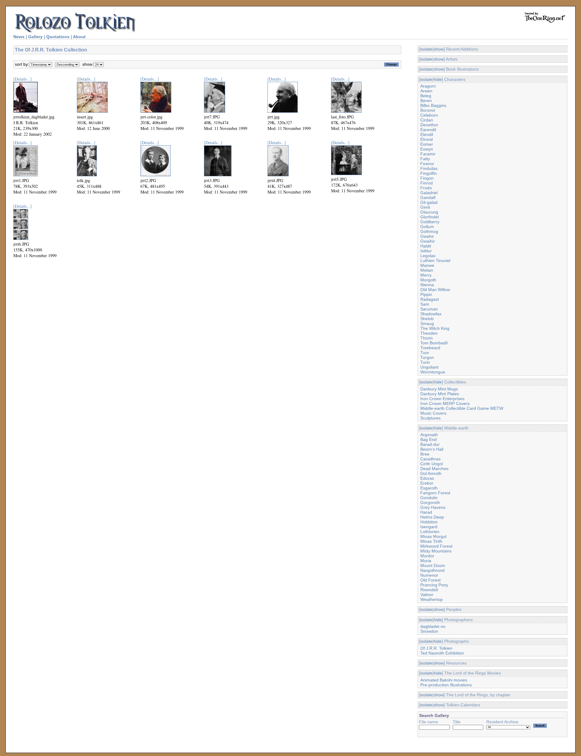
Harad (426, 512)
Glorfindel (429, 216)
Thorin (426, 338)
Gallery (35, 36)
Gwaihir (427, 241)
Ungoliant (429, 367)
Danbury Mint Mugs (439, 388)
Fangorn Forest (435, 492)
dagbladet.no (432, 626)
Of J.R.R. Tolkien (436, 648)
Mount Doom (432, 565)
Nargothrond (432, 570)
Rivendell (429, 589)
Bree (424, 454)
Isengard (428, 526)
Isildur (426, 250)
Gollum (427, 226)
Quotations (58, 36)
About (79, 36)
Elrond (426, 139)
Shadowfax (430, 313)
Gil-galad (429, 202)
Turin (425, 362)
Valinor (426, 594)
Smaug (427, 323)
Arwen (426, 90)
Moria (425, 560)
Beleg (425, 95)
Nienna (427, 284)
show (439, 49)
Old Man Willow (435, 289)
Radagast (429, 299)
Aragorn (428, 86)
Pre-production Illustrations (446, 684)
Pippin (426, 294)
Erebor (426, 483)
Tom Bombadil (434, 342)
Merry (426, 275)
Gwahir (427, 236)
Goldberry (429, 221)
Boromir (427, 110)
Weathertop (431, 599)
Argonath (429, 434)
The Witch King (434, 328)
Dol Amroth (430, 473)
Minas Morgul (433, 536)
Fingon (427, 178)
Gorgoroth (430, 502)
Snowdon (429, 631)
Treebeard (430, 347)
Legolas (427, 255)
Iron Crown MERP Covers (445, 403)
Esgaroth (429, 488)
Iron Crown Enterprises (442, 398)
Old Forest (430, 580)
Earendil (428, 129)
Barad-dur (430, 444)
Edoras (427, 478)
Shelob (427, 318)
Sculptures (430, 418)
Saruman (429, 309)
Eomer (426, 144)
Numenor (429, 575)
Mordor (427, 555)
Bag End (428, 439)
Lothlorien (429, 531)
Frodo (426, 187)
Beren (426, 100)
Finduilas (429, 168)
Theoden (429, 333)
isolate (426, 49)
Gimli (425, 207)
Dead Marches (434, 468)
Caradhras (430, 458)
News (19, 36)
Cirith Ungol (431, 463)
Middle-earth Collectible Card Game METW (461, 408)
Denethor (429, 124)
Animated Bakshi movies (443, 680)
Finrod (426, 183)
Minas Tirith (431, 541)
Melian (426, 270)
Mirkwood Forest (436, 546)
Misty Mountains (435, 551)
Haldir (426, 246)
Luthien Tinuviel (435, 260)
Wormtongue (432, 372)
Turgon (427, 357)
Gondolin (429, 497)
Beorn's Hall (431, 449)
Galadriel (429, 192)
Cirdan (426, 120)
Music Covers (433, 413)
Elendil (426, 134)
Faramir (427, 153)
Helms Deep (432, 517)
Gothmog (429, 231)
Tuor (424, 352)
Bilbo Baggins (433, 105)
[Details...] (22, 79)
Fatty (425, 158)
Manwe (427, 265)
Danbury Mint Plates (439, 393)
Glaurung (429, 212)
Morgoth (428, 279)
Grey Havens (432, 507)
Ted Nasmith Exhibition (442, 653)
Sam (424, 304)
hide (438, 79)
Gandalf (427, 197)
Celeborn (429, 115)
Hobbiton (429, 521)
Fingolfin (428, 173)
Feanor (427, 163)
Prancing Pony (434, 584)
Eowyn (426, 149)
